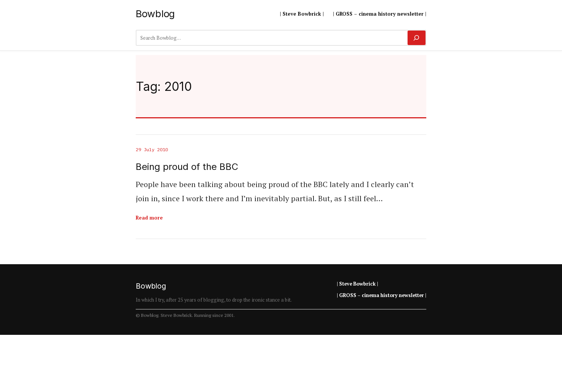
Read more (149, 217)
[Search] (417, 38)
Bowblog (155, 13)
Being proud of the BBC (187, 167)
